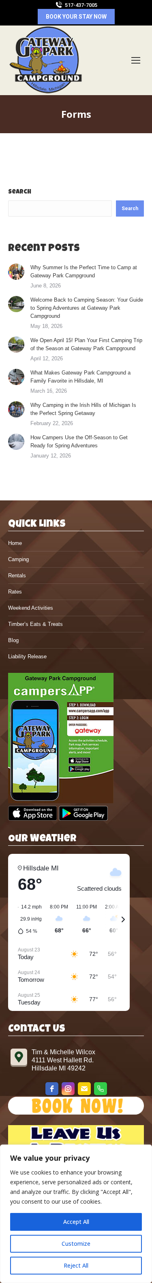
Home (15, 543)
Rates (15, 592)
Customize (76, 1243)
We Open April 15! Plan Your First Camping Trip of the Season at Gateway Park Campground (86, 344)
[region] (76, 1214)
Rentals (17, 575)
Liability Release (27, 656)
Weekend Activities (30, 608)
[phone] (100, 1088)
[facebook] (51, 1088)
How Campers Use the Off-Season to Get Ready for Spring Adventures (79, 441)
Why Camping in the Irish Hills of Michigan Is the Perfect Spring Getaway (83, 409)
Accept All (76, 1222)
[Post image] (16, 272)
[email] (84, 1088)
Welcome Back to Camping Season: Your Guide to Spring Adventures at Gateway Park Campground (86, 308)
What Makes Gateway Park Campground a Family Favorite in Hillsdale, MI (80, 377)
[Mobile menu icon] (136, 60)
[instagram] (68, 1088)
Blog (13, 640)
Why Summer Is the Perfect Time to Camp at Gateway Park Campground (83, 271)
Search (19, 192)
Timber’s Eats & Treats (35, 624)
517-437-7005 (81, 5)
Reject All (76, 1265)
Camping (18, 559)
